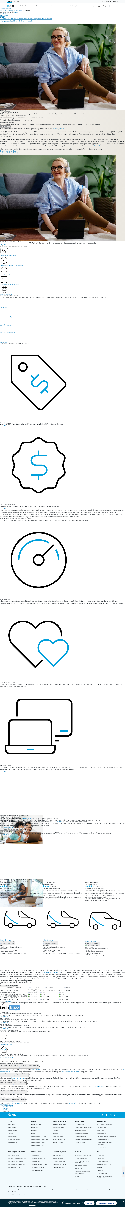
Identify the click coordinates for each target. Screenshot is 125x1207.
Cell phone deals (102, 1127)
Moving (11, 829)
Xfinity (16, 986)
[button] (17, 6)
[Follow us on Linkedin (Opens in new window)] (115, 1114)
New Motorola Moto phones (16, 1164)
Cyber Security (112, 1189)
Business (16, 1)
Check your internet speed (8, 255)
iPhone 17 (33, 1133)
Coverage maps (18, 1189)
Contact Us (3, 342)
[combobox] (80, 6)
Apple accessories (58, 1155)
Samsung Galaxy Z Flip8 (37, 1145)
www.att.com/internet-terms (100, 146)
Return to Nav (16, 10)
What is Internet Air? (81, 1158)
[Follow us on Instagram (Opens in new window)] (110, 1114)
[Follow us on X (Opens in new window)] (102, 1114)
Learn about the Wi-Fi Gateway (9, 284)
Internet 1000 (26, 819)
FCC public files (12, 1191)
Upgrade (55, 1133)
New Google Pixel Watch (38, 1167)
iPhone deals (100, 1130)
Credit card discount (103, 1139)
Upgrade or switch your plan (9, 275)
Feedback (19, 1186)
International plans (58, 1127)
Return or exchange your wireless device (82, 1172)
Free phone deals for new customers (104, 1143)
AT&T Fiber (3, 986)
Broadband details (44, 1189)
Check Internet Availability (9, 151)
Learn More (4, 244)
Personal (9, 1)
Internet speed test (80, 1130)
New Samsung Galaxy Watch (39, 1164)
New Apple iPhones (14, 1155)
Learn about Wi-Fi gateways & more (11, 317)
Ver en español (114, 1)
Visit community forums (7, 332)
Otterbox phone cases (59, 1164)
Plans (2, 829)
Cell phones (11, 1124)
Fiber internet (12, 1127)
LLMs (44, 1186)
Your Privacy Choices (87, 1189)
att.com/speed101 (59, 129)
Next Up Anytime (58, 1142)
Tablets (10, 1133)
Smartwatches (12, 1136)
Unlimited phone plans (59, 1124)
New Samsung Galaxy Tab (38, 1158)
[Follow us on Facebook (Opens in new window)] (106, 1114)
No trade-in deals (102, 1147)
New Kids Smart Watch (37, 1170)
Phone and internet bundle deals (106, 1136)
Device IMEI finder (80, 1142)
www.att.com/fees (29, 146)
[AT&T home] (10, 6)
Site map (10, 1189)
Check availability (6, 1001)
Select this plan (5, 940)
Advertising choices (66, 1189)
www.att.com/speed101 (52, 972)
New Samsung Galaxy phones (17, 1158)
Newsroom (100, 1158)
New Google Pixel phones (15, 1161)
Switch (6, 829)
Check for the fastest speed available (11, 265)
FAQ (21, 829)
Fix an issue (3, 307)
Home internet (12, 1130)
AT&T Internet (57, 822)
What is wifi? (78, 1176)
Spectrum (10, 986)
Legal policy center (55, 1189)
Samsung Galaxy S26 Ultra (38, 1136)
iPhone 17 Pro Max (36, 1124)
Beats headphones (58, 1167)
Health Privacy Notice (101, 1189)
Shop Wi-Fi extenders (6, 294)
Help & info (100, 1170)
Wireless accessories (14, 1139)
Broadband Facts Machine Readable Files (104, 1177)
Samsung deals (101, 1133)
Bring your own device (81, 1133)
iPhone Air (34, 1130)
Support (16, 829)
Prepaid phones (13, 1142)
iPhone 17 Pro (34, 1127)
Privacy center (76, 1189)
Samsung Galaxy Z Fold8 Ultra (39, 1139)
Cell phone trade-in (80, 1136)
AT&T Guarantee (102, 1173)
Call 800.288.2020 (6, 1044)
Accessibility (35, 1189)
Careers (99, 1167)
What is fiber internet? (81, 1166)
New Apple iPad (35, 1155)
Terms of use (27, 1189)
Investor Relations (102, 1161)
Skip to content (5, 9)
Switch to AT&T (79, 1124)
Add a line (55, 1130)
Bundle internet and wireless (83, 1155)
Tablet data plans (58, 1136)
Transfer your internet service (83, 1139)
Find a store (105, 1)
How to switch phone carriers (83, 1127)
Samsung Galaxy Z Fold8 (38, 1142)
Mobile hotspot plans (59, 1139)
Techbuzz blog (11, 1186)
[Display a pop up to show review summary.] (17, 887)
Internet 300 (14, 1061)
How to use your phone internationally (82, 1161)
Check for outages (6, 325)
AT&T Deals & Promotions (104, 1124)
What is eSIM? (79, 1169)
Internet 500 (26, 1061)
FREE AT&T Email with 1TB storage (32, 1186)
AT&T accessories (58, 1158)
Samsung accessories (59, 1161)
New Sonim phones (14, 1167)
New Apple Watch (36, 1161)
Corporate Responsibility (104, 1164)
